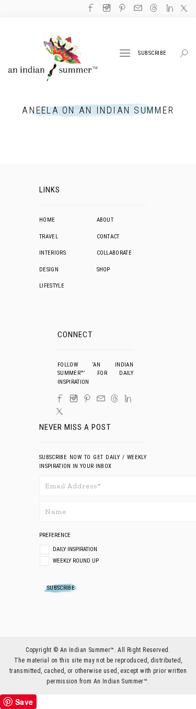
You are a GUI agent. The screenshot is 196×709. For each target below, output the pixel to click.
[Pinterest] (87, 398)
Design (49, 269)
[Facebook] (60, 398)
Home (47, 219)
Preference (55, 535)
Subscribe (152, 53)
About (105, 219)
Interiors (52, 252)
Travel (48, 236)
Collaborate (114, 252)
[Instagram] (73, 398)
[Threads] (114, 398)
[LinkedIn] (127, 398)
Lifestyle (51, 285)
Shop (103, 269)
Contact (108, 236)
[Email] (101, 398)
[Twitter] (59, 411)
